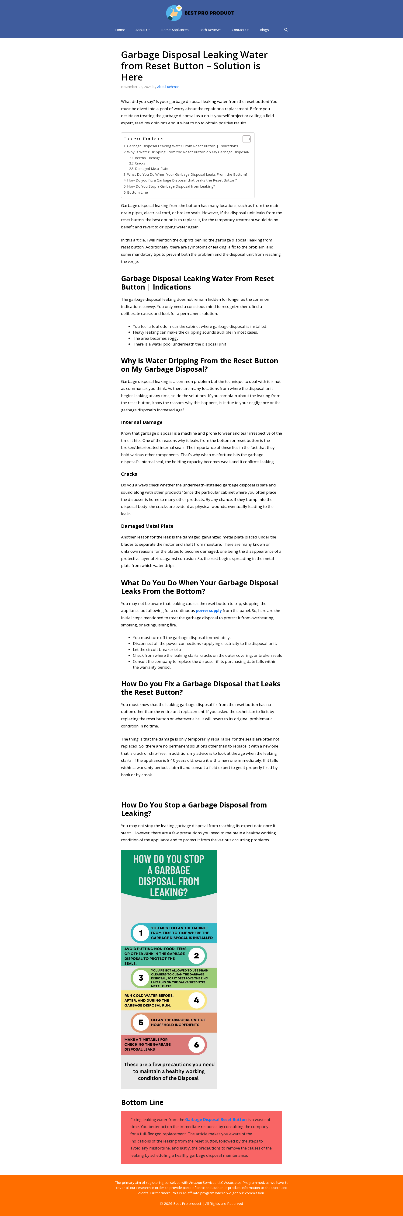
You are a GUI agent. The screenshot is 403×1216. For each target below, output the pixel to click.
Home (120, 29)
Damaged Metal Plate (151, 168)
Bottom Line (137, 192)
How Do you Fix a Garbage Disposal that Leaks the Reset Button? (182, 180)
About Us (142, 29)
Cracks (140, 163)
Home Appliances (175, 29)
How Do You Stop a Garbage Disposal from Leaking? (171, 186)
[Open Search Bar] (286, 29)
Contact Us (241, 29)
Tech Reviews (210, 29)
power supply (209, 610)
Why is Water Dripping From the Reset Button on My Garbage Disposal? (188, 152)
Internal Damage (147, 158)
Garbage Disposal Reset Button (216, 1119)
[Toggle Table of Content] (244, 139)
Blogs (264, 29)
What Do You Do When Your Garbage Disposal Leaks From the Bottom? (187, 174)
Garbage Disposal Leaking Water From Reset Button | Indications (182, 145)
